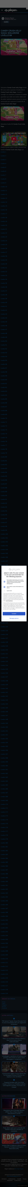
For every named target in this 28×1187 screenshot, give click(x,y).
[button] (14, 591)
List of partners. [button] (9, 600)
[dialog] (14, 593)
